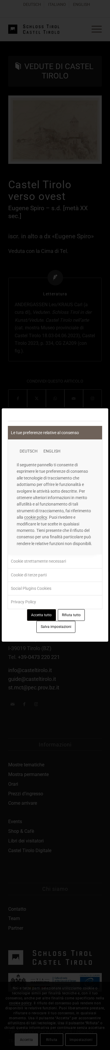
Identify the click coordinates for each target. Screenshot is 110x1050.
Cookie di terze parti (29, 575)
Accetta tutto (41, 615)
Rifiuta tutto (71, 615)
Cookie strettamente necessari (38, 561)
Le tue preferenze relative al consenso (45, 432)
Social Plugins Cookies (31, 588)
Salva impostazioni (56, 627)
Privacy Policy (23, 601)
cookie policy (35, 517)
